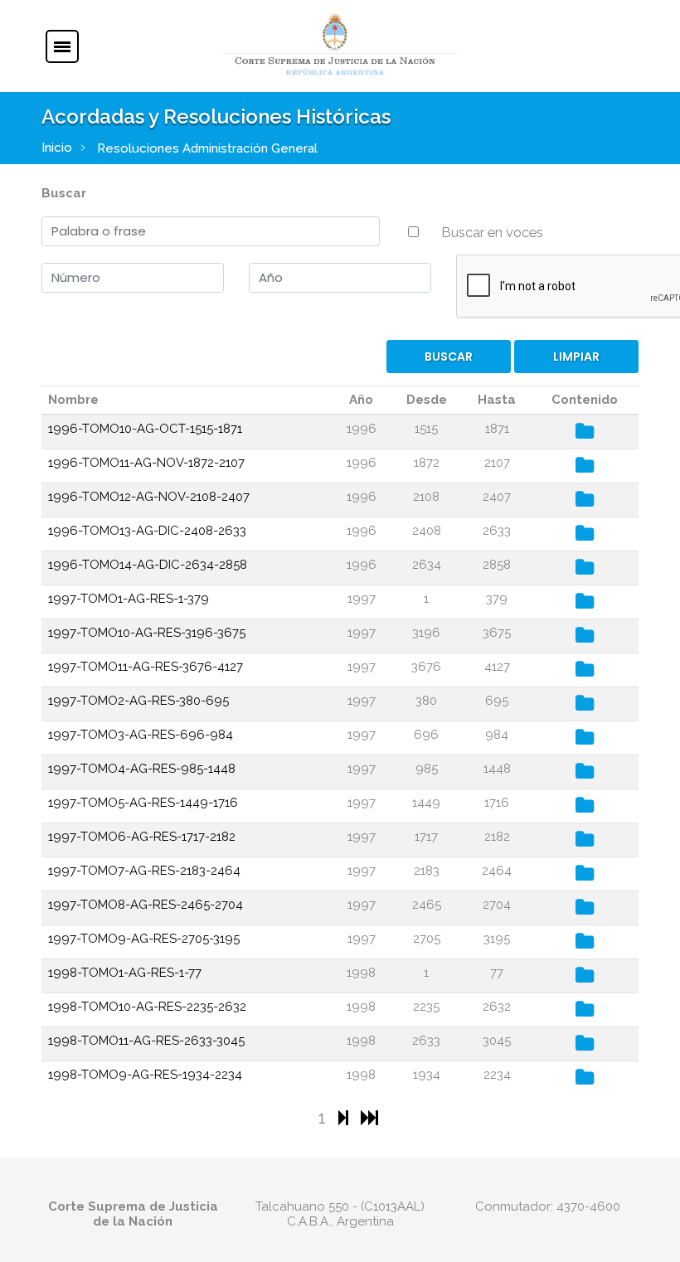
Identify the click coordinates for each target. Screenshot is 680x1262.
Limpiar (576, 356)
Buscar (63, 193)
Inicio (56, 147)
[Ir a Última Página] (369, 1117)
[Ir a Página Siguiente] (345, 1117)
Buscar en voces (492, 232)
